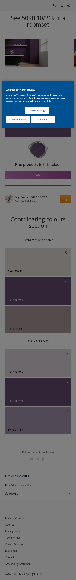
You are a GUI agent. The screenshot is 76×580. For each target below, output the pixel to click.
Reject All (43, 119)
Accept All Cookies (18, 119)
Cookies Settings (37, 110)
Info (49, 100)
